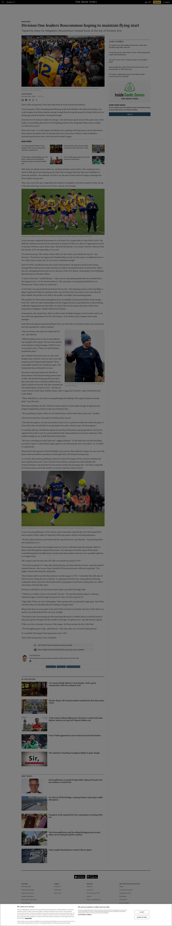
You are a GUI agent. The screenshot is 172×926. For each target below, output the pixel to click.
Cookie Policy (28, 918)
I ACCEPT (141, 912)
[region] (86, 915)
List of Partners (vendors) (85, 914)
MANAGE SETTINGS (142, 917)
